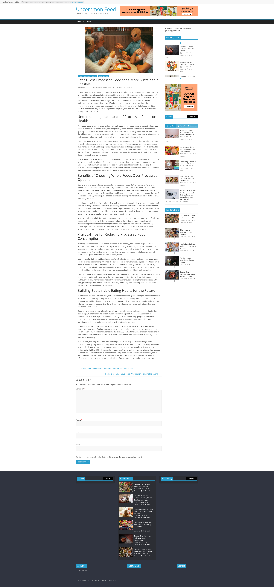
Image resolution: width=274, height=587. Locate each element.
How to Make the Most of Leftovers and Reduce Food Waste (105, 368)
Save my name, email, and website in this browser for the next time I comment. (110, 457)
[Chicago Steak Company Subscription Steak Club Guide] (172, 271)
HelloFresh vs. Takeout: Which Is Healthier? (142, 485)
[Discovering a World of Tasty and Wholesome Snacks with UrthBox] (172, 160)
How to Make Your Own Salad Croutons (187, 47)
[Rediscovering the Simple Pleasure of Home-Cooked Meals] (172, 129)
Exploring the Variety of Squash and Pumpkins (187, 62)
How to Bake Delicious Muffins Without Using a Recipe (188, 246)
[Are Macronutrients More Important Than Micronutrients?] (172, 146)
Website (79, 444)
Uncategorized (103, 76)
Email (79, 432)
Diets (80, 76)
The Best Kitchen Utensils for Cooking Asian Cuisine (143, 550)
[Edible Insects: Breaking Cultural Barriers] (172, 229)
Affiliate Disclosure (77, 2)
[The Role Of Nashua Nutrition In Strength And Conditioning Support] (126, 495)
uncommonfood (97, 87)
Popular (171, 126)
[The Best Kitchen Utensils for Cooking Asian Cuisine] (126, 548)
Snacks (94, 76)
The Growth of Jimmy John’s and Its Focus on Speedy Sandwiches (143, 525)
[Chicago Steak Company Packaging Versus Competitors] (126, 535)
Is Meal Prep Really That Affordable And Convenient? (187, 178)
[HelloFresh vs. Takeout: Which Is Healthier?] (126, 483)
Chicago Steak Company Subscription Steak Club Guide (188, 274)
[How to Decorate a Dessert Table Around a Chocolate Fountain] (126, 508)
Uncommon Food (96, 9)
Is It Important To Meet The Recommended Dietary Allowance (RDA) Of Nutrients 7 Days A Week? (188, 195)
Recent (182, 126)
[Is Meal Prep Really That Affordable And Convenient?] (172, 175)
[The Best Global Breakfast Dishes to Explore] (172, 257)
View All (192, 116)
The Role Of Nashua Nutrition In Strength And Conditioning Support (143, 498)
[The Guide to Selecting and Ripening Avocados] (172, 76)
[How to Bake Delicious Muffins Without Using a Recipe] (172, 243)
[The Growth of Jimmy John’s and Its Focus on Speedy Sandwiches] (126, 521)
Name (79, 420)
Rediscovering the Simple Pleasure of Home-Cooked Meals (187, 132)
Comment (80, 389)
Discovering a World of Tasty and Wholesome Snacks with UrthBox (188, 164)
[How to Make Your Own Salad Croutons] (172, 46)
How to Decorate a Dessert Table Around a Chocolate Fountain (143, 511)
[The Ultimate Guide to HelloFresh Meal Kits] (172, 215)
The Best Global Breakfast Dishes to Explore (187, 260)
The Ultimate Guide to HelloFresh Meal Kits (188, 217)
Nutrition (87, 76)
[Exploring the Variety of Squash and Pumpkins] (172, 60)
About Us (81, 22)
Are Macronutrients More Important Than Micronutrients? (187, 149)
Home (89, 22)
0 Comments (118, 87)
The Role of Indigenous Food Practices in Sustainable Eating (132, 374)
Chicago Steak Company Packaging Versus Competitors (142, 538)
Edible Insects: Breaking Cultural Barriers (186, 232)
